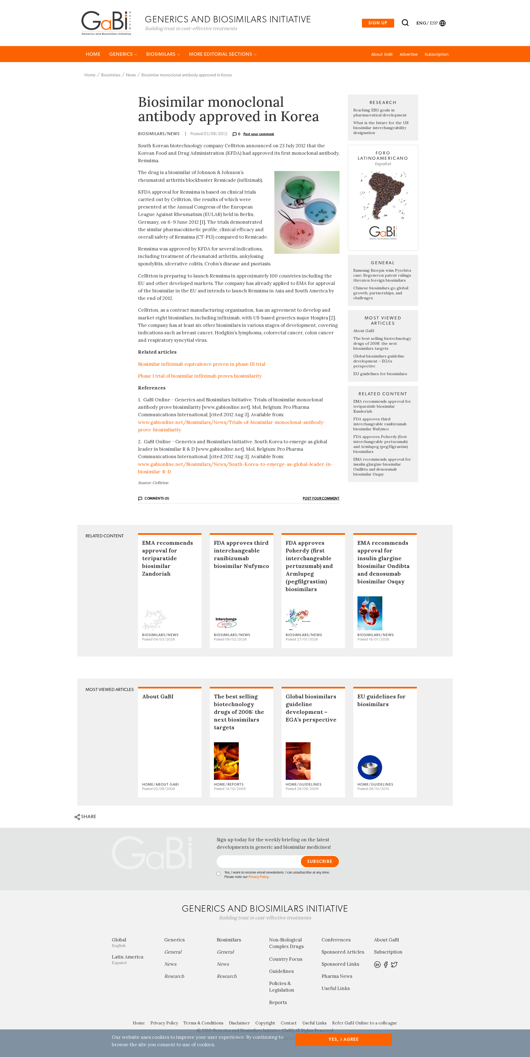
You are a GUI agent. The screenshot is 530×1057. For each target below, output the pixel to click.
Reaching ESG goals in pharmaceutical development (380, 113)
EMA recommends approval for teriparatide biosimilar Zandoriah (382, 406)
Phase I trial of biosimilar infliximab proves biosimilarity (200, 376)
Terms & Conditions (203, 1023)
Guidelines (281, 971)
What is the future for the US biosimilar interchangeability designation (381, 127)
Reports (278, 1002)
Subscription (437, 54)
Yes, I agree (344, 1039)
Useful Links (336, 988)
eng (420, 23)
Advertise (409, 54)
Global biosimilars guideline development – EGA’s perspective (378, 361)
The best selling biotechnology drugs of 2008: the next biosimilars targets (382, 343)
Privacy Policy (258, 877)
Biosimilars (161, 54)
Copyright (265, 1023)
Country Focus (285, 959)
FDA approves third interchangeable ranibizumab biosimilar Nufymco (380, 424)
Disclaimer (239, 1023)
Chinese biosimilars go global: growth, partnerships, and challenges (381, 292)
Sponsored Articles (343, 952)
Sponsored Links (340, 964)
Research (174, 976)
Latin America (127, 959)
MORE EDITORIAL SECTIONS (221, 54)
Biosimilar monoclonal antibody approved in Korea (186, 75)
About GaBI (382, 54)
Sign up (378, 23)
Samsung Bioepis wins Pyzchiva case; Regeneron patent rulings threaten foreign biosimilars (382, 275)
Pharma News (337, 976)
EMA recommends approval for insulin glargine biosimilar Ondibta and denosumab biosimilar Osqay (382, 467)
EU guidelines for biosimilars (380, 373)
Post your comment (258, 134)
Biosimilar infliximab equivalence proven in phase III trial (201, 364)
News (131, 75)
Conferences (336, 940)
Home (93, 54)
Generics (121, 54)
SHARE (88, 816)
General (172, 952)
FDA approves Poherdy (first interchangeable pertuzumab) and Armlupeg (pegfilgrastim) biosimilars (380, 444)
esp (434, 23)
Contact (289, 1023)
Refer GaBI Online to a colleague (364, 1023)
